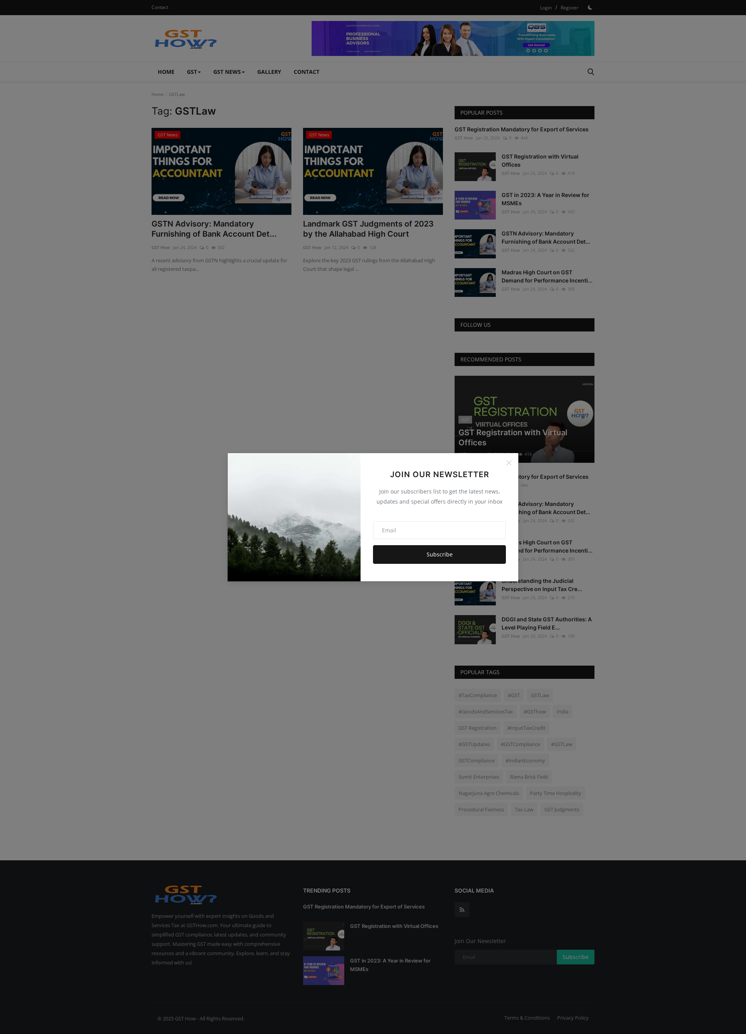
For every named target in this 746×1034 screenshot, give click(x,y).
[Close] (509, 463)
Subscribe (440, 554)
